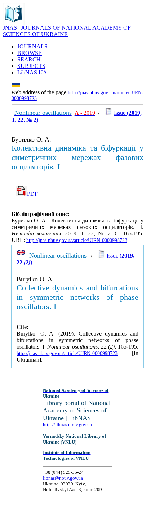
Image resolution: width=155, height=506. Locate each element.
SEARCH (29, 59)
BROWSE (29, 53)
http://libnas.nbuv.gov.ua (67, 424)
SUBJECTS (31, 66)
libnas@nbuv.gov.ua (63, 478)
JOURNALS (32, 46)
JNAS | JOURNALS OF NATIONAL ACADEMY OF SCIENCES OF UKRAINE (67, 31)
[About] (14, 23)
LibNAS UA (32, 72)
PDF (32, 194)
